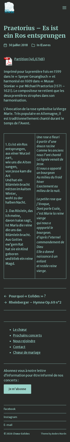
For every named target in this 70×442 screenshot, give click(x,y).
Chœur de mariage (27, 352)
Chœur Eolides (21, 433)
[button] (64, 7)
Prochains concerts (27, 335)
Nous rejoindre (24, 341)
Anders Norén (59, 433)
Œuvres (45, 45)
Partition (21, 59)
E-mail (8, 425)
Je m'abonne (17, 389)
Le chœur (20, 330)
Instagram (10, 417)
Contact (19, 347)
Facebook (9, 409)
